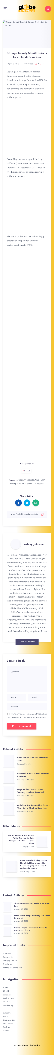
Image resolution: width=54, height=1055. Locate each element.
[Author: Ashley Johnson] (15, 544)
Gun (37, 480)
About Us (7, 953)
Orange (14, 483)
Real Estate (8, 1023)
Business (7, 1002)
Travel (6, 1016)
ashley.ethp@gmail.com (35, 631)
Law (43, 480)
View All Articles (27, 642)
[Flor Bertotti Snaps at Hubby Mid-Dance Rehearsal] (7, 919)
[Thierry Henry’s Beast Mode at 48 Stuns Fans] (7, 907)
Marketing (8, 1005)
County (22, 480)
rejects (22, 483)
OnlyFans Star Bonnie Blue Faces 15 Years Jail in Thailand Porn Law (33, 807)
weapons (39, 483)
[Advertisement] (27, 129)
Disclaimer (8, 964)
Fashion (7, 1027)
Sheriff (30, 483)
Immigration (9, 1020)
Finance (7, 995)
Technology (8, 998)
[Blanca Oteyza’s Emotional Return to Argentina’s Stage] (7, 931)
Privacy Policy (10, 961)
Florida (30, 480)
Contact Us (8, 957)
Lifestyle (7, 1013)
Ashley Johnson (34, 544)
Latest (27, 471)
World (6, 991)
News (5, 988)
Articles (6, 1030)
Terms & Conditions (12, 968)
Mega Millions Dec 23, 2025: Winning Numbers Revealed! (30, 791)
